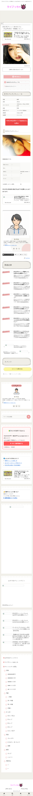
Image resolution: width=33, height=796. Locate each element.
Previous (1, 15)
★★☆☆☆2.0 (12, 685)
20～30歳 (10, 700)
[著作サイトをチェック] (14, 249)
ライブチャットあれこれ (11, 662)
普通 (9, 746)
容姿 (7, 734)
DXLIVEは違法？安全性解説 (12, 465)
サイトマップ (16, 791)
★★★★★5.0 (12, 674)
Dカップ (10, 727)
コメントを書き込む (17, 369)
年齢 (7, 693)
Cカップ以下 (11, 730)
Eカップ (10, 723)
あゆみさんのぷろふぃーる (13, 82)
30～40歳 (10, 704)
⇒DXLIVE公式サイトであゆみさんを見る (16, 122)
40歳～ (10, 708)
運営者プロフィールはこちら (11, 245)
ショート (10, 757)
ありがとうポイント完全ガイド (13, 463)
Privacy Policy (24, 788)
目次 (15, 76)
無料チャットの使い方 (11, 460)
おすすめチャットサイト (11, 658)
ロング (17, 254)
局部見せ (8, 761)
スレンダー (11, 738)
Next (32, 15)
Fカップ (10, 719)
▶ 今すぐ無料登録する (16, 443)
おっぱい (8, 712)
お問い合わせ (8, 788)
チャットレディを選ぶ (8, 254)
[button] (29, 417)
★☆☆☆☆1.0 (12, 689)
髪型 (7, 749)
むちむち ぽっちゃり (14, 742)
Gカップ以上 (24, 254)
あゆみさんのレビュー (11, 86)
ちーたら (16, 239)
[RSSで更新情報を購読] (19, 249)
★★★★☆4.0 (12, 678)
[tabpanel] (9, 15)
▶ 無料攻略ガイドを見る (10, 498)
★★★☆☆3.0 (12, 681)
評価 (7, 670)
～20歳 (10, 696)
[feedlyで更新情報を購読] (16, 249)
